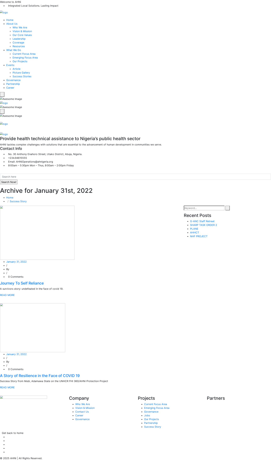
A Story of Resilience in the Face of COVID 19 (40, 375)
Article (16, 68)
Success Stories (22, 76)
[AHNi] (4, 12)
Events (10, 65)
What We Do (13, 50)
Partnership (13, 83)
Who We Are (20, 27)
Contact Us (82, 411)
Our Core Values (22, 35)
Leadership (19, 38)
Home (9, 19)
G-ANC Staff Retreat (202, 221)
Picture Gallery (21, 72)
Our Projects (20, 61)
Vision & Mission (22, 31)
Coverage (18, 42)
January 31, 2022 (16, 261)
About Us (11, 23)
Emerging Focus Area (25, 57)
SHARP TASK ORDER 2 (203, 225)
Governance (13, 80)
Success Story (18, 201)
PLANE (194, 228)
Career (10, 87)
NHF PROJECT (198, 236)
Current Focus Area (24, 53)
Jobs (147, 415)
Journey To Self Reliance (22, 283)
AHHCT (194, 232)
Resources (19, 46)
